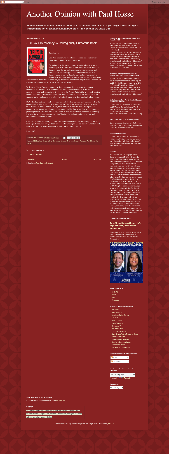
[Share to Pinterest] (78, 137)
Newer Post (31, 159)
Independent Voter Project (121, 339)
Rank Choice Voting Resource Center (125, 334)
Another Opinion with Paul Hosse (80, 13)
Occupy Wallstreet (80, 141)
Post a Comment (36, 155)
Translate (127, 378)
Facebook (115, 300)
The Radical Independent (121, 347)
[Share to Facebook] (76, 137)
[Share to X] (73, 137)
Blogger (111, 424)
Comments (117, 361)
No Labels (115, 310)
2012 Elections (37, 141)
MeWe (114, 295)
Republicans (91, 141)
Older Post (97, 159)
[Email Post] (64, 137)
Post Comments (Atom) (44, 163)
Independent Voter (118, 337)
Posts (115, 357)
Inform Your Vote (117, 323)
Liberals (63, 141)
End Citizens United (119, 331)
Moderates (70, 141)
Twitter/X (115, 292)
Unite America (117, 312)
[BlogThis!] (71, 137)
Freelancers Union (118, 345)
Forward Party (117, 320)
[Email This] (68, 137)
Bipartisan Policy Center (120, 315)
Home (64, 159)
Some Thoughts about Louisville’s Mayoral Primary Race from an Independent (125, 225)
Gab (113, 297)
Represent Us (116, 326)
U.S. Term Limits (117, 329)
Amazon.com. (61, 401)
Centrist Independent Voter (121, 342)
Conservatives (47, 141)
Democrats (56, 141)
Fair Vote (115, 318)
